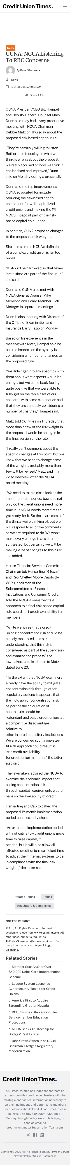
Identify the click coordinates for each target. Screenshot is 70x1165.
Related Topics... (26, 896)
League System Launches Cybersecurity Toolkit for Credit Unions (32, 989)
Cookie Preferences (44, 1155)
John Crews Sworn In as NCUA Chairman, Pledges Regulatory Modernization (32, 1046)
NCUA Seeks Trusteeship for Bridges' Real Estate (31, 1031)
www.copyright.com (46, 932)
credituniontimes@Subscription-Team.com (34, 1127)
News (10, 48)
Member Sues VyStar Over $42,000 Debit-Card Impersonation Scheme (34, 972)
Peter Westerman (30, 70)
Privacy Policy (23, 1155)
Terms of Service (59, 1151)
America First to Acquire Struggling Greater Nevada (29, 1002)
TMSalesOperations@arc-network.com (30, 941)
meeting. (22, 483)
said (49, 471)
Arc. (24, 1151)
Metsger (12, 307)
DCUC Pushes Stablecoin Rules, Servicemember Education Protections (33, 1017)
